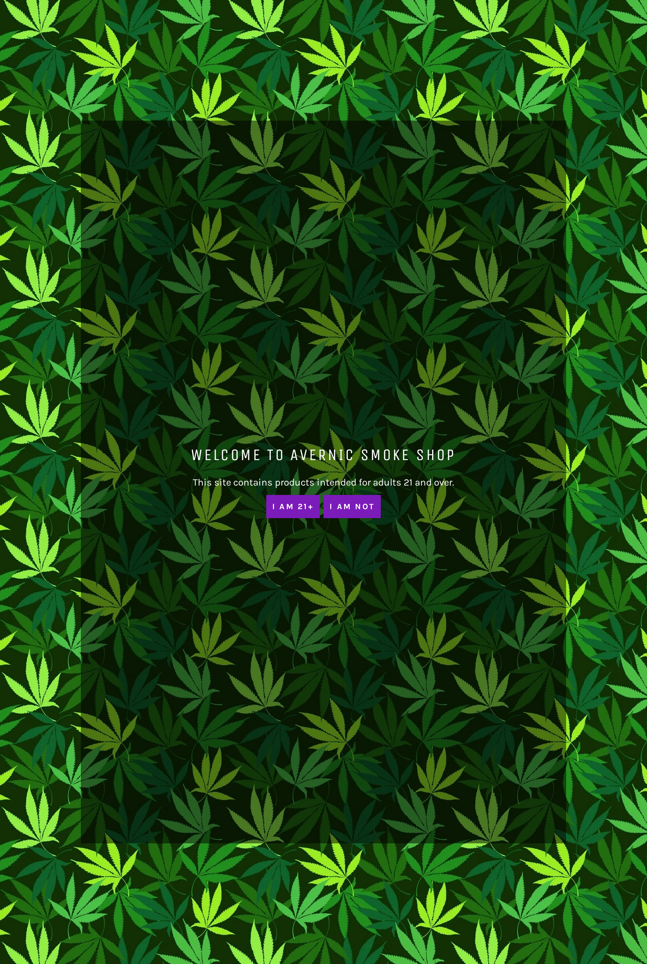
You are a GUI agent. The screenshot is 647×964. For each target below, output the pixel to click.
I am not (352, 506)
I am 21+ (293, 506)
